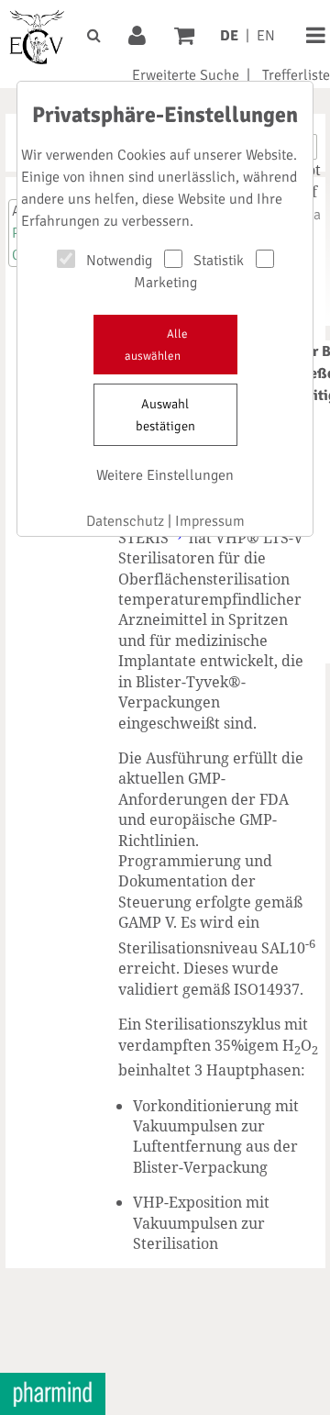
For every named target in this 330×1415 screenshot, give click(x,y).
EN (266, 36)
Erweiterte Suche (185, 75)
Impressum (210, 521)
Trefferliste (296, 75)
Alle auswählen (156, 345)
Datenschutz (125, 521)
